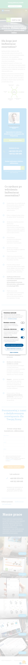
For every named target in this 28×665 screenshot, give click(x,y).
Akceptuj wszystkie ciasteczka (14, 345)
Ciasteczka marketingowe (10, 337)
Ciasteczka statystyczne (10, 329)
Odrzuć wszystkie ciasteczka (14, 348)
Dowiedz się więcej (12, 318)
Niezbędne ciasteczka (9, 322)
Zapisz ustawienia (14, 352)
